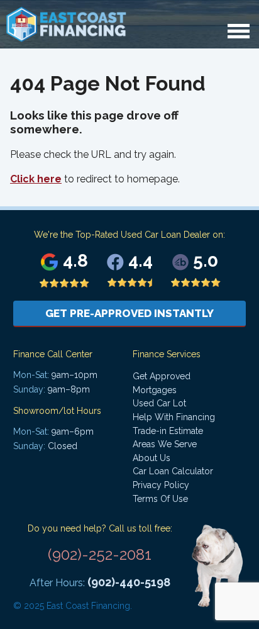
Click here (36, 179)
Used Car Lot (159, 403)
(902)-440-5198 (128, 582)
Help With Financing (174, 417)
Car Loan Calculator (173, 471)
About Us (151, 458)
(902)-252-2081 (100, 554)
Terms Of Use (160, 499)
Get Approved (161, 376)
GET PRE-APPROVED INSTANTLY (129, 313)
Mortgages (155, 390)
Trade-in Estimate (168, 431)
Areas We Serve (165, 444)
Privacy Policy (161, 485)
